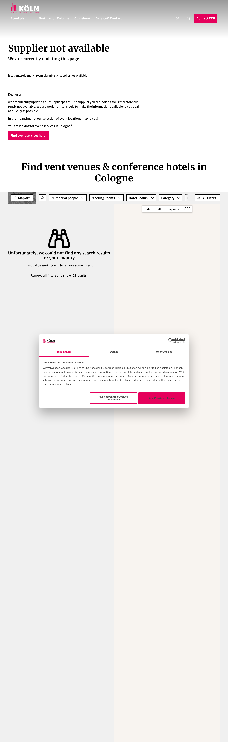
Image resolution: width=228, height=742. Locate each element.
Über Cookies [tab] (164, 351)
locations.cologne (19, 75)
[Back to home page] (114, 8)
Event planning (22, 18)
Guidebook (82, 18)
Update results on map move (162, 209)
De (177, 18)
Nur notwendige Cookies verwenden (113, 398)
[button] (207, 197)
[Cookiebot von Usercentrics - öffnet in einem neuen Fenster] (170, 340)
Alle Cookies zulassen (162, 398)
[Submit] (42, 197)
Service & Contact (109, 18)
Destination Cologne (54, 18)
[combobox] (42, 197)
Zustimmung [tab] (64, 351)
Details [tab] (114, 351)
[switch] (187, 209)
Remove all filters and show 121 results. (59, 275)
